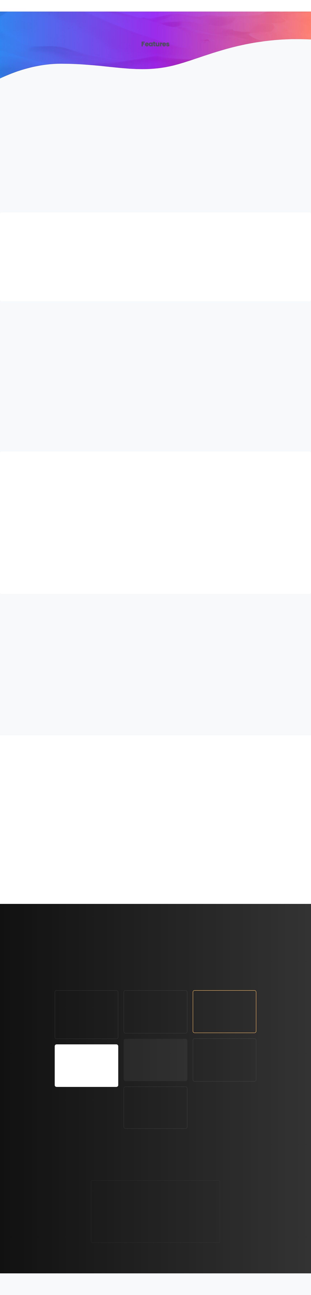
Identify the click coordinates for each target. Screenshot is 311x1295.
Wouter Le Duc (166, 1290)
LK (188, 1285)
